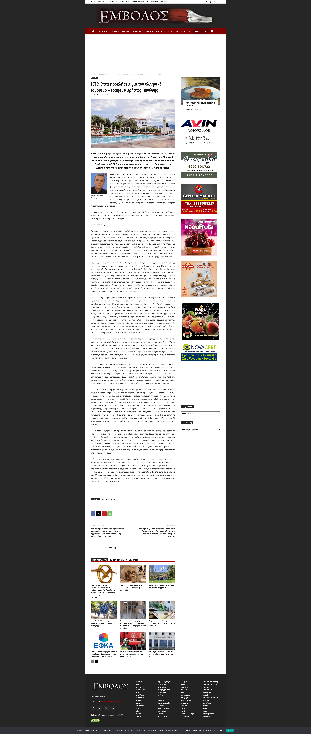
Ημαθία (160, 714)
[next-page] (96, 661)
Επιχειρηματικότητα (165, 703)
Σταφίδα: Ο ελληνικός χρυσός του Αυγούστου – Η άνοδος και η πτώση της (104, 623)
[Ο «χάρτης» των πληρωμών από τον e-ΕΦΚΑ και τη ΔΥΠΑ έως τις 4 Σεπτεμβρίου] (162, 610)
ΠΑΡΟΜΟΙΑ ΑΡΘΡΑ (99, 560)
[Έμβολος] (155, 16)
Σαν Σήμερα (207, 692)
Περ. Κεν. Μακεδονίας (210, 682)
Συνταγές (160, 31)
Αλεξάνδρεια (140, 690)
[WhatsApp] (109, 513)
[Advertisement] (155, 55)
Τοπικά (113, 31)
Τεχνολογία (207, 703)
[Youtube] (218, 1)
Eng (189, 31)
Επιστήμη (161, 700)
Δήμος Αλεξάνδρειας (165, 682)
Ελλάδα (101, 31)
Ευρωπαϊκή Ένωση (164, 708)
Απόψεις (139, 703)
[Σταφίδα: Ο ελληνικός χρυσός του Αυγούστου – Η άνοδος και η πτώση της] (104, 610)
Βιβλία (138, 711)
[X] (214, 1)
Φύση (205, 711)
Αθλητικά (137, 31)
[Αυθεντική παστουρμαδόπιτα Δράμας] (200, 91)
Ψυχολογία (207, 716)
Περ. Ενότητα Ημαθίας (210, 684)
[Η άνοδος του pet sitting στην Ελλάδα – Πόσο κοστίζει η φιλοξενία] (133, 574)
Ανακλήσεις (140, 695)
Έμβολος (97, 95)
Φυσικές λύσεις (208, 714)
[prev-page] (92, 661)
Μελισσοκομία (186, 700)
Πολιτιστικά (207, 690)
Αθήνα (138, 684)
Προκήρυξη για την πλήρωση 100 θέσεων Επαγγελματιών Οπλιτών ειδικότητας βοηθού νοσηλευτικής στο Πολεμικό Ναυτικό (156, 532)
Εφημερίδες (162, 711)
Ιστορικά (184, 682)
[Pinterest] (104, 513)
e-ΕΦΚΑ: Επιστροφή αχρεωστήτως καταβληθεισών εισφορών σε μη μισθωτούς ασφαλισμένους (104, 654)
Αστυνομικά (140, 706)
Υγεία (170, 31)
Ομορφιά (184, 706)
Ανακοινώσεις (140, 698)
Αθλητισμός (140, 687)
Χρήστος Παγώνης (109, 499)
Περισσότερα (200, 31)
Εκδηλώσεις (162, 692)
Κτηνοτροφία (185, 695)
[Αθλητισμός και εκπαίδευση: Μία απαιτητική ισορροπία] (162, 574)
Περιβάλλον (185, 716)
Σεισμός (206, 695)
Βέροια (138, 708)
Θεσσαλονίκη (162, 716)
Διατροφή (180, 31)
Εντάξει (230, 730)
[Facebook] (206, 1)
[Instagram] (210, 1)
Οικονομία (184, 703)
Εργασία (161, 706)
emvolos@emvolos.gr (140, 2)
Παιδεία (183, 708)
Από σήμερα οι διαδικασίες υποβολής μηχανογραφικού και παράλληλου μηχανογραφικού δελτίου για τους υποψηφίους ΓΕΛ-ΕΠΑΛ (107, 532)
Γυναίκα (138, 716)
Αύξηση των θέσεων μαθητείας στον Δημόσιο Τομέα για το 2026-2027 (161, 654)
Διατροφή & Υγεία (164, 690)
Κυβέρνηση (185, 698)
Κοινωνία (148, 31)
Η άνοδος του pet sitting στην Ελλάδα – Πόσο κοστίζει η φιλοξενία (131, 587)
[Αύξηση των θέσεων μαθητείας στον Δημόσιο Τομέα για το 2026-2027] (162, 641)
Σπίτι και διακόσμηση (210, 698)
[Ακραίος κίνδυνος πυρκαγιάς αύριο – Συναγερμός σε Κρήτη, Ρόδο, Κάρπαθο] (133, 641)
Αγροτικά (139, 682)
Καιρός (183, 684)
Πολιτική (206, 687)
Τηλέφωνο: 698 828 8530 (158, 2)
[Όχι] (308, 730)
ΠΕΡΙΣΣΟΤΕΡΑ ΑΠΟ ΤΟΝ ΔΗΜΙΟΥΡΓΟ (124, 560)
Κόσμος (126, 31)
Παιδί (183, 711)
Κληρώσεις (185, 687)
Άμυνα (138, 692)
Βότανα (138, 714)
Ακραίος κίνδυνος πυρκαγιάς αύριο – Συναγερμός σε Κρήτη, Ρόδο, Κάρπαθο (131, 654)
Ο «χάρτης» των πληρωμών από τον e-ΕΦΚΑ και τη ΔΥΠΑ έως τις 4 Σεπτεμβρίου (162, 623)
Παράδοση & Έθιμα (187, 714)
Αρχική (93, 74)
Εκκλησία (161, 695)
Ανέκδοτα (139, 700)
